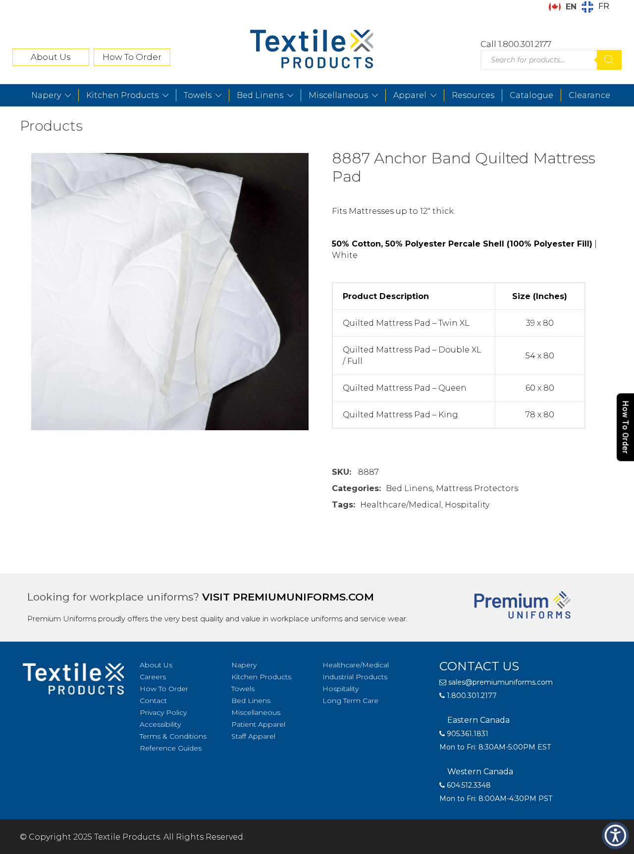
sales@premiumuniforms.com (499, 682)
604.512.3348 (468, 785)
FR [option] (603, 6)
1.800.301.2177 (471, 695)
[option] (595, 7)
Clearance (589, 95)
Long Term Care (350, 700)
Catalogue (531, 95)
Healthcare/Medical (400, 504)
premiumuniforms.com (303, 597)
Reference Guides (171, 748)
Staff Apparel (253, 736)
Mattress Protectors (477, 488)
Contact (153, 700)
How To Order (132, 57)
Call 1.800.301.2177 (515, 44)
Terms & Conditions (173, 736)
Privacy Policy (163, 712)
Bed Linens (260, 95)
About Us (51, 57)
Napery (46, 95)
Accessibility (160, 724)
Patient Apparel (258, 724)
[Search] (609, 60)
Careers (153, 676)
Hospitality (467, 504)
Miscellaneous (338, 95)
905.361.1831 (466, 733)
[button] (615, 835)
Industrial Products (354, 676)
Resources (473, 95)
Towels (197, 95)
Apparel (409, 95)
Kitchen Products (122, 95)
